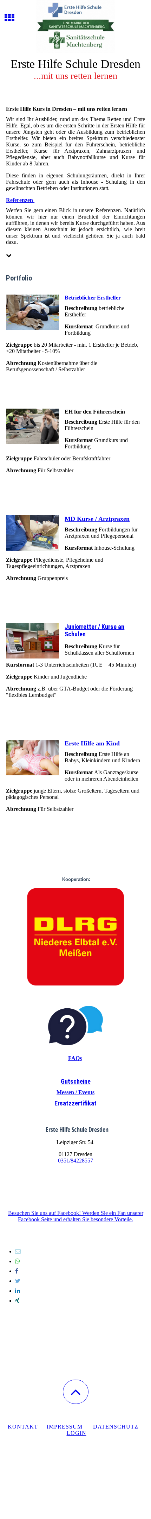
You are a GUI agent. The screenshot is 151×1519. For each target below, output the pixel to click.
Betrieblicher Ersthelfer (93, 298)
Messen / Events (75, 1092)
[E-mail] (18, 1251)
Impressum (65, 1427)
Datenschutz (115, 1427)
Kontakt (23, 1427)
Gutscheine (76, 1081)
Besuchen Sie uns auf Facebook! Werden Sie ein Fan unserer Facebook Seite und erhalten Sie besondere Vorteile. (75, 1216)
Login (76, 1433)
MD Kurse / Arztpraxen (97, 518)
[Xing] (17, 1301)
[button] (75, 1392)
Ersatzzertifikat (75, 1103)
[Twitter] (17, 1281)
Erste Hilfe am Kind (92, 743)
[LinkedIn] (17, 1291)
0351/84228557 (75, 1161)
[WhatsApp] (17, 1261)
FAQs (75, 1058)
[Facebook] (16, 1271)
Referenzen (20, 200)
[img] (75, 26)
